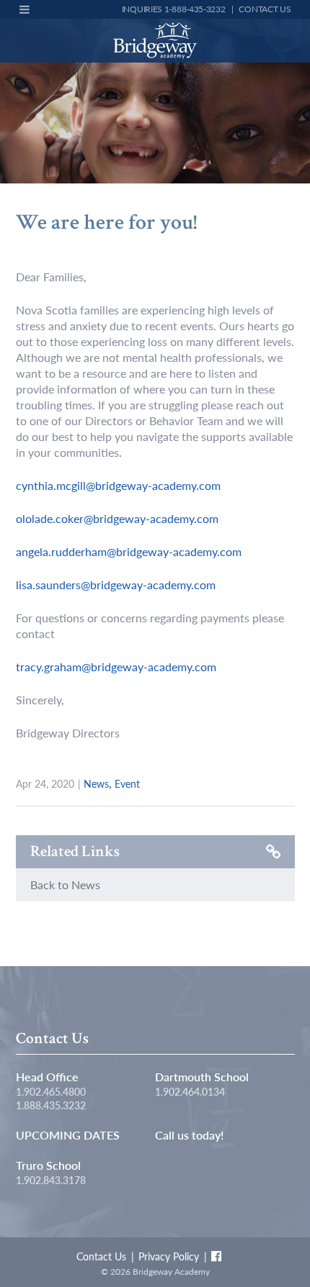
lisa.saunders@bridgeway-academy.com (116, 584)
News (96, 783)
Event (127, 783)
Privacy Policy (168, 1256)
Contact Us (265, 9)
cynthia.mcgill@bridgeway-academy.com (118, 485)
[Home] (155, 40)
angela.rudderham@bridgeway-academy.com (129, 551)
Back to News (65, 884)
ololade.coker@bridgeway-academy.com (117, 518)
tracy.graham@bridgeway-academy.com (116, 666)
